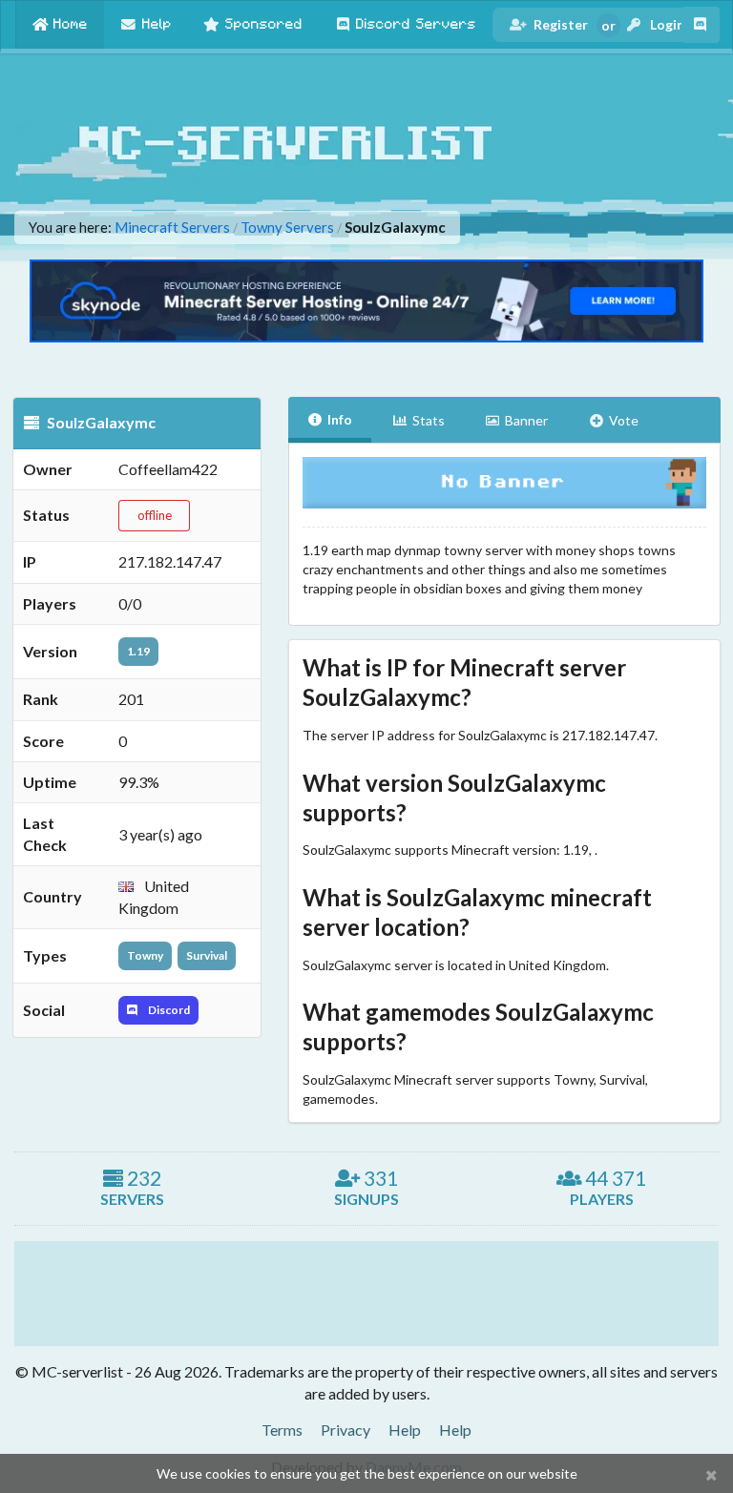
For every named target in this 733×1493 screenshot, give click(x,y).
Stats (428, 420)
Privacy (345, 1429)
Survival (206, 955)
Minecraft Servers (172, 227)
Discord (168, 1010)
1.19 (138, 651)
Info (339, 419)
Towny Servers (287, 227)
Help (404, 1429)
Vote (624, 420)
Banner (526, 420)
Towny (145, 955)
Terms (282, 1429)
